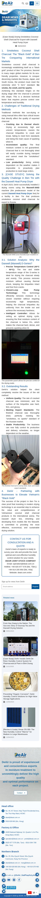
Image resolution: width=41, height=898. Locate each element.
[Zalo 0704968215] (37, 880)
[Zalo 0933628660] (37, 874)
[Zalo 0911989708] (3, 874)
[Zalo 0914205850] (3, 880)
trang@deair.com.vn (28, 863)
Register (35, 586)
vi (32, 3)
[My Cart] (27, 3)
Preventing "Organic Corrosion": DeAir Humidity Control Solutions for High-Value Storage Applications (20, 696)
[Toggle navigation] (37, 3)
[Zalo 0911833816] (3, 885)
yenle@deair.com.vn (31, 839)
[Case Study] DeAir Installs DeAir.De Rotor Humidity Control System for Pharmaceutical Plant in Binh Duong (18, 661)
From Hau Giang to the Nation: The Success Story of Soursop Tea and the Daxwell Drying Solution (19, 625)
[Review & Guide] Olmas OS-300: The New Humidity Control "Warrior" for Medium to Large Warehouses (18, 731)
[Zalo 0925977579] (3, 891)
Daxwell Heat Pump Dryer (20, 193)
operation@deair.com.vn (14, 839)
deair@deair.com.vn (12, 817)
